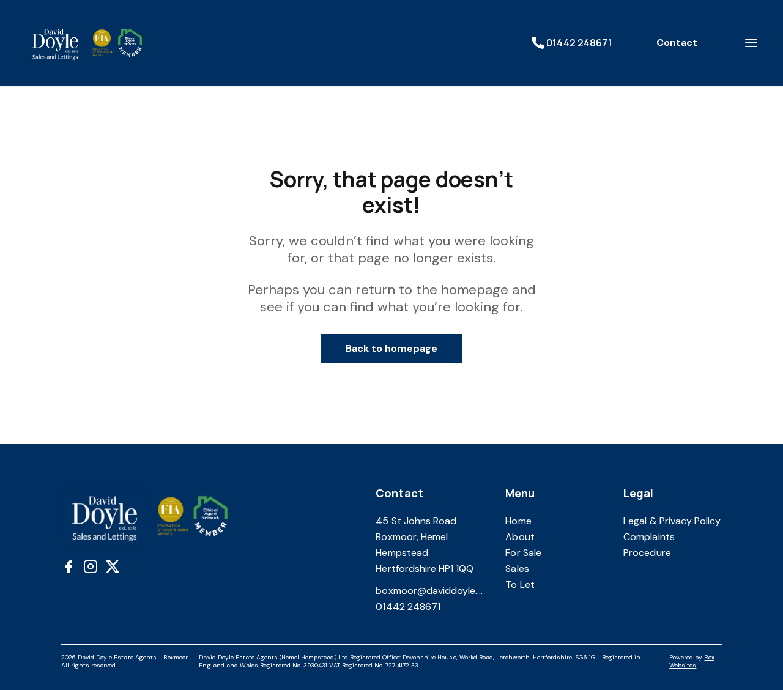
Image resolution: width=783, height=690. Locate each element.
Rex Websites (691, 661)
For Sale (523, 552)
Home (518, 520)
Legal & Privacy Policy (672, 520)
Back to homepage (392, 348)
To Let (519, 584)
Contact (676, 42)
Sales (517, 568)
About (519, 536)
